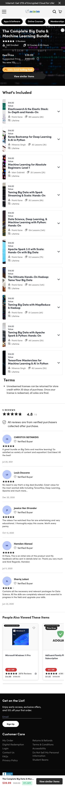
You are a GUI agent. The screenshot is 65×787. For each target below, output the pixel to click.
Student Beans (40, 759)
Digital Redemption (13, 744)
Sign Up (11, 723)
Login (5, 748)
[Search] (54, 12)
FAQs (5, 756)
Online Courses (35, 21)
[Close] (59, 3)
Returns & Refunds (42, 740)
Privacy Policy (10, 760)
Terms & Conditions (43, 744)
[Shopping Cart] (60, 11)
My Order (7, 740)
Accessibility (39, 748)
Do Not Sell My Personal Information (45, 754)
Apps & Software (12, 21)
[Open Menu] (5, 12)
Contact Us (8, 752)
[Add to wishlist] (62, 30)
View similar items (24, 76)
